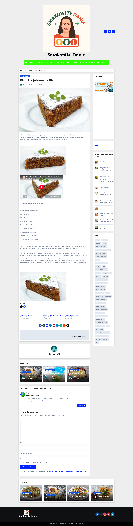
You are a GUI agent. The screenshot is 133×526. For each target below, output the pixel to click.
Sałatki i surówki (94, 62)
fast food (98, 253)
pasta (109, 273)
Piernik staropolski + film (26, 315)
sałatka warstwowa (101, 299)
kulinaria (98, 266)
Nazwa (22, 442)
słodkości (105, 336)
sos (108, 326)
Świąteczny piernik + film (71, 315)
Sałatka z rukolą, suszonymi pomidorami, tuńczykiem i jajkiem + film (106, 180)
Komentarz (24, 419)
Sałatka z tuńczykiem (101, 316)
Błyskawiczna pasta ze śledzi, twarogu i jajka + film (106, 221)
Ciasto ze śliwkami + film (30, 375)
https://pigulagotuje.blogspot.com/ (36, 401)
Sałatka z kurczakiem (101, 309)
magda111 (27, 85)
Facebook (98, 144)
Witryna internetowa (26, 453)
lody (104, 266)
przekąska (105, 276)
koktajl (97, 259)
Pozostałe (104, 62)
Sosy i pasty (83, 62)
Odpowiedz (82, 405)
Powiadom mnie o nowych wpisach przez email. (35, 462)
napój (104, 273)
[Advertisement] (104, 115)
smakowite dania (100, 326)
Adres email (24, 448)
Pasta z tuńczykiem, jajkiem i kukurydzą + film (106, 194)
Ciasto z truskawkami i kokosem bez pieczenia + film (106, 202)
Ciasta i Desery (48, 62)
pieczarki (98, 276)
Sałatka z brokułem (100, 306)
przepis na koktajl (100, 286)
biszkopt (98, 243)
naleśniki (98, 273)
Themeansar (78, 523)
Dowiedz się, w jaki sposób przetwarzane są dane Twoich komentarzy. (66, 471)
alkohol (97, 240)
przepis (105, 283)
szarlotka (98, 336)
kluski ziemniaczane (101, 256)
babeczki (104, 240)
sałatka (98, 296)
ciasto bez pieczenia (101, 246)
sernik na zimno (100, 319)
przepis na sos (99, 292)
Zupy (67, 62)
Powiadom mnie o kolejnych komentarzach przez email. (38, 459)
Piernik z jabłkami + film (37, 80)
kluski (104, 253)
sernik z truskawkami (101, 322)
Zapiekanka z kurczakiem (102, 339)
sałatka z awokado (100, 302)
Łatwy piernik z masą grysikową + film (52, 315)
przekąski (98, 283)
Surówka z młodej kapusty (102, 332)
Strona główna (29, 62)
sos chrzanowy (99, 329)
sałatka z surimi (100, 312)
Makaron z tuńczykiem (101, 269)
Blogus (71, 523)
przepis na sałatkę (100, 289)
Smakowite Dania (67, 55)
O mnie (38, 62)
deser (97, 249)
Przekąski (74, 62)
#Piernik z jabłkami (49, 85)
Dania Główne (59, 62)
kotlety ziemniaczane (101, 263)
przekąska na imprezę (101, 279)
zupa (97, 342)
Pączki (107, 292)
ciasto (104, 243)
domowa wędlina (105, 249)
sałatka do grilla (106, 296)
